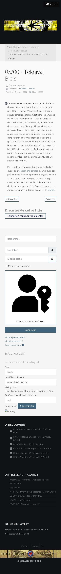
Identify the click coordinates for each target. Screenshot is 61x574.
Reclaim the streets (28, 170)
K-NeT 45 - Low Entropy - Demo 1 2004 (32, 448)
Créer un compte (13, 345)
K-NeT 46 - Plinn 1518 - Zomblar (28, 444)
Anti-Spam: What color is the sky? (21, 394)
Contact (25, 546)
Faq (42, 546)
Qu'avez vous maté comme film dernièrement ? (26, 529)
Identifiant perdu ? (14, 341)
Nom (7, 366)
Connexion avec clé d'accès (30, 321)
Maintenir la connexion (19, 266)
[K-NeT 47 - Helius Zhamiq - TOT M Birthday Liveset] (30, 553)
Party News (30, 391)
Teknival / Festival (27, 88)
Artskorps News (15, 391)
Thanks (34, 546)
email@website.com (14, 377)
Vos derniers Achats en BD (17, 534)
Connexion (30, 329)
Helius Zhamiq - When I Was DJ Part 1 (31, 452)
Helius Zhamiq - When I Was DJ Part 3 (31, 457)
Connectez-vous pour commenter (25, 215)
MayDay (51, 189)
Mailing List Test (45, 391)
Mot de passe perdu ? (15, 337)
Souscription (11, 406)
